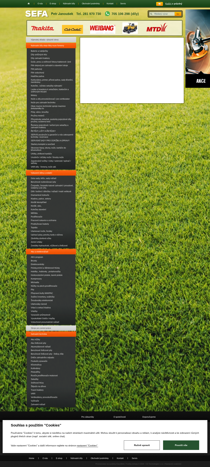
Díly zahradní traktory (40, 58)
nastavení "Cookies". (87, 445)
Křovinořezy (36, 365)
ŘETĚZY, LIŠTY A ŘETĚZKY (43, 131)
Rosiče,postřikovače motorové (44, 375)
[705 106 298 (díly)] (107, 14)
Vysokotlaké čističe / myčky (43, 318)
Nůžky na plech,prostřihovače (44, 286)
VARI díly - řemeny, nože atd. (43, 167)
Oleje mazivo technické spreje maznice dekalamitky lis (48, 107)
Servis (123, 3)
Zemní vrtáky (36, 242)
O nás (40, 3)
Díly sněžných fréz (39, 54)
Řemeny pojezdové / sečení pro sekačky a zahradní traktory (49, 126)
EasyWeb (120, 464)
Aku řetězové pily (38, 343)
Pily (32, 289)
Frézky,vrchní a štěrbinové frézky (45, 268)
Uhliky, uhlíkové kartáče (41, 154)
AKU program (37, 257)
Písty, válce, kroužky (40, 112)
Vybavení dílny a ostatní (41, 173)
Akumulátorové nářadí (41, 347)
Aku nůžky (35, 339)
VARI (33, 394)
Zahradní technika (39, 334)
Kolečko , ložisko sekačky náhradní (46, 86)
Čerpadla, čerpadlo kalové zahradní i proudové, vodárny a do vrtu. (52, 186)
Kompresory (36, 279)
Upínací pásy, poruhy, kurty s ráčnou (47, 235)
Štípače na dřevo (38, 386)
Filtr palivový (36, 69)
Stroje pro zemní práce (41, 328)
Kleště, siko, (36, 206)
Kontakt (110, 3)
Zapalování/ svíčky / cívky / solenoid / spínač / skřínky (51, 162)
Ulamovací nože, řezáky (41, 231)
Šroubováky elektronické (42, 300)
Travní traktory (37, 390)
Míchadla (35, 282)
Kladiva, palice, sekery (41, 199)
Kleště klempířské (39, 202)
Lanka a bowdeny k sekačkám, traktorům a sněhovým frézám (50, 90)
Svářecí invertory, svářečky (42, 297)
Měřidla (34, 213)
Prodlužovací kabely (40, 224)
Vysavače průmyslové (40, 315)
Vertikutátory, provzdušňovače (44, 397)
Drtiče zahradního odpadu (42, 357)
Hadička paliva (37, 76)
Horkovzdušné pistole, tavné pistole (47, 275)
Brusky (34, 261)
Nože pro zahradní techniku (43, 102)
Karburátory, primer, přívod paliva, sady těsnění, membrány (52, 81)
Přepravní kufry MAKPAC (42, 293)
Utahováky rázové (39, 304)
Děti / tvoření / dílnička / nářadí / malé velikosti (51, 191)
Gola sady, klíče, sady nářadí (43, 178)
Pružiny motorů (37, 116)
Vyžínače (35, 401)
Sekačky (34, 379)
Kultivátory (35, 368)
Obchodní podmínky (91, 3)
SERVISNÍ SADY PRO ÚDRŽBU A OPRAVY (50, 140)
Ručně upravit (142, 445)
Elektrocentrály (37, 264)
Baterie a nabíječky (39, 51)
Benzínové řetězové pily (41, 350)
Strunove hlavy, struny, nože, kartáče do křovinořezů (48, 149)
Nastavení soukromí (173, 464)
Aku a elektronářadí (39, 252)
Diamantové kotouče (40, 195)
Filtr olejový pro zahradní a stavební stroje (49, 65)
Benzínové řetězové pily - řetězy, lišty (47, 354)
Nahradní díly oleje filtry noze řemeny (47, 45)
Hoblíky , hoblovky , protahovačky (46, 271)
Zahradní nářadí (38, 404)
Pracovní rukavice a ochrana (43, 220)
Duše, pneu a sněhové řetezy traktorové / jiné (51, 62)
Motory (34, 95)
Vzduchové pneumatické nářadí (45, 322)
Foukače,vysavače (39, 361)
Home (29, 3)
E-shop (53, 3)
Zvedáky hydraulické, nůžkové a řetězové (49, 245)
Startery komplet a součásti (43, 144)
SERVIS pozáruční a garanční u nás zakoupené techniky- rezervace (52, 136)
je (173, 3)
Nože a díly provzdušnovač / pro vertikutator (50, 99)
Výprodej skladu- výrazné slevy (45, 40)
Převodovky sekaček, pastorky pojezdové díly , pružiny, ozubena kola (51, 120)
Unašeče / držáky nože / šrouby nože (47, 157)
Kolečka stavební (38, 209)
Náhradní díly (69, 3)
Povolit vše (181, 445)
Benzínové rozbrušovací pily (43, 182)
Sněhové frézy (37, 383)
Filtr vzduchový (37, 73)
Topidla (34, 227)
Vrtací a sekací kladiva (41, 308)
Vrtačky (34, 311)
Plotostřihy (35, 372)
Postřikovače (36, 217)
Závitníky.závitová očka (41, 238)
